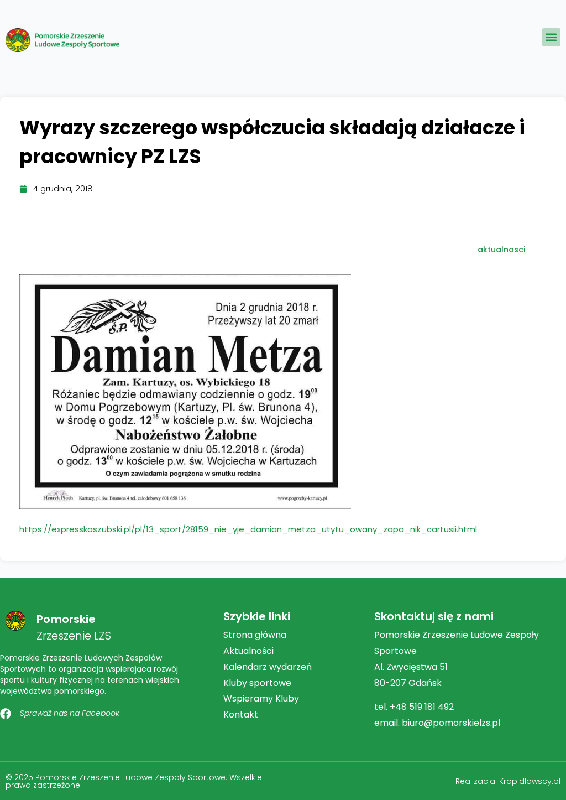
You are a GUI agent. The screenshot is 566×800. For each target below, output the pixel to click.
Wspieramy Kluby (261, 698)
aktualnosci (501, 249)
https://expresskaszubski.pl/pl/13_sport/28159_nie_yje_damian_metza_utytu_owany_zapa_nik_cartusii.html (248, 529)
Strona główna (254, 634)
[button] (551, 37)
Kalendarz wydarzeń (267, 667)
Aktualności (248, 651)
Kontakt (240, 714)
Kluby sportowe (257, 683)
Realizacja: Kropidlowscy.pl (507, 781)
